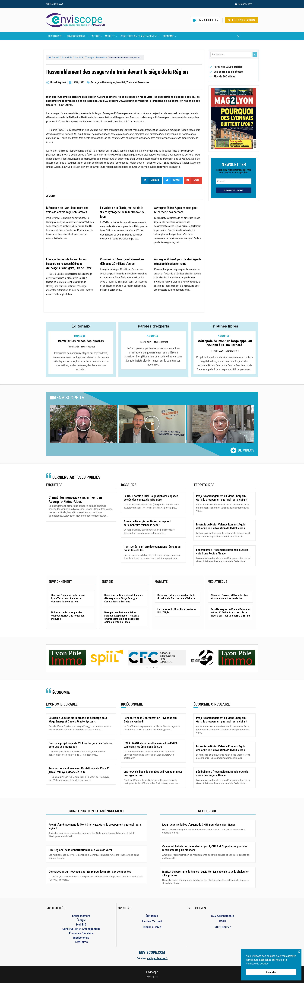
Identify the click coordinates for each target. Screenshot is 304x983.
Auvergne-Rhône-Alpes (103, 82)
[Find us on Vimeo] (254, 36)
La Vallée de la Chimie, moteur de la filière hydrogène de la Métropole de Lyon (122, 212)
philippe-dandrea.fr (157, 958)
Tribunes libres (224, 326)
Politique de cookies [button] (257, 963)
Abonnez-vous (243, 20)
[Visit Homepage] (75, 20)
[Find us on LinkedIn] (249, 36)
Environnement (76, 36)
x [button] (299, 951)
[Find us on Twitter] (238, 36)
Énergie (95, 36)
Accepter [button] (271, 972)
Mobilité (110, 36)
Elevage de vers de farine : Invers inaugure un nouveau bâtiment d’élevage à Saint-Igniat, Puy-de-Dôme (69, 264)
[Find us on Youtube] (244, 36)
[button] (83, 424)
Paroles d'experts (153, 326)
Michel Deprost (88, 347)
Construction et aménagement (139, 36)
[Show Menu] (257, 4)
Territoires (54, 36)
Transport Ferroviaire (96, 57)
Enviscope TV (207, 20)
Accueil (55, 57)
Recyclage (79, 336)
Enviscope (152, 972)
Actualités (67, 57)
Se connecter (244, 4)
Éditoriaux (81, 326)
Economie (168, 36)
